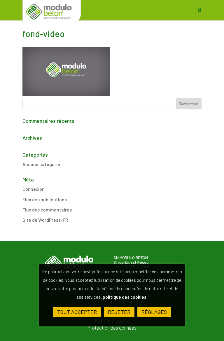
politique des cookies (124, 297)
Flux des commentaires (47, 209)
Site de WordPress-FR (45, 220)
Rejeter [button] (119, 312)
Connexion (33, 189)
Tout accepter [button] (77, 312)
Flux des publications (44, 199)
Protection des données (111, 327)
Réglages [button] (154, 312)
